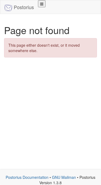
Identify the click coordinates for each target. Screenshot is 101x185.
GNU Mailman (64, 177)
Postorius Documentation (27, 177)
